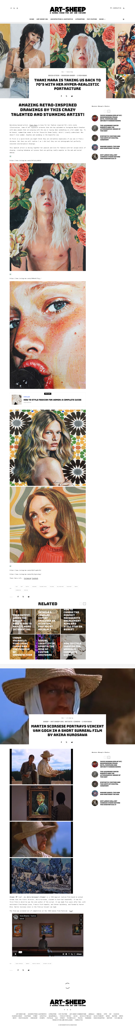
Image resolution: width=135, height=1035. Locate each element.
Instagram (27, 578)
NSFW (14, 1018)
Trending (88, 1018)
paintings (69, 586)
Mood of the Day (85, 1016)
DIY (110, 1014)
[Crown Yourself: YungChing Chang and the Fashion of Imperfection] (22, 646)
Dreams (27, 963)
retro (76, 586)
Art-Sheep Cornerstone (77, 1014)
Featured (27, 1016)
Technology (71, 1018)
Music (108, 1016)
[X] (14, 8)
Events (42, 1018)
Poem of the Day (65, 1016)
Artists (68, 722)
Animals (91, 1014)
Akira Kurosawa (19, 963)
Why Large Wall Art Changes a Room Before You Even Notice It (110, 156)
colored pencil (43, 586)
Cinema (76, 722)
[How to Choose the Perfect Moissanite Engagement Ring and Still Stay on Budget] (73, 621)
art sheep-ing (42, 19)
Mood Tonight (99, 1016)
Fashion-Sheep (68, 75)
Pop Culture (92, 19)
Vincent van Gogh (47, 963)
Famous (116, 1014)
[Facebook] (11, 8)
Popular (27, 397)
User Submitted (99, 1018)
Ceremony (33, 1018)
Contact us (79, 1020)
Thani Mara (33, 125)
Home (31, 19)
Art (22, 586)
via (71, 911)
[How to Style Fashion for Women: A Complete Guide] (73, 646)
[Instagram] (17, 8)
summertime (18, 590)
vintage (26, 590)
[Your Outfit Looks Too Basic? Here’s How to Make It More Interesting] (22, 621)
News (121, 1016)
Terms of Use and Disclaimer (62, 1020)
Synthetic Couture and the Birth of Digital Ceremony (110, 138)
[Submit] (72, 96)
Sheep (46, 722)
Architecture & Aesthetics (61, 19)
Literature (80, 19)
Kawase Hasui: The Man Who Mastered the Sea (110, 147)
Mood (75, 1016)
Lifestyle (43, 1016)
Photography (23, 1018)
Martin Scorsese (36, 963)
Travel (80, 1018)
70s (17, 586)
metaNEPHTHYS (65, 1025)
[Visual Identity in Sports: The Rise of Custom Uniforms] (47, 646)
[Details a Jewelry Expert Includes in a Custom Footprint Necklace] (47, 621)
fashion (52, 586)
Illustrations (61, 586)
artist (27, 586)
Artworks (35, 586)
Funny (35, 1016)
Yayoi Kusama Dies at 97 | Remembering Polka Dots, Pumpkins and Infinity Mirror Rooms (111, 118)
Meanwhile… (53, 1016)
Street (62, 1018)
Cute (105, 1014)
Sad (56, 1018)
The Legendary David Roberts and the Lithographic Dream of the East (110, 128)
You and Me (118, 1018)
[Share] (61, 96)
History (109, 1018)
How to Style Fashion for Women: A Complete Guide (52, 400)
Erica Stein (53, 75)
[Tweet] (66, 96)
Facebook (35, 578)
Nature (114, 1016)
